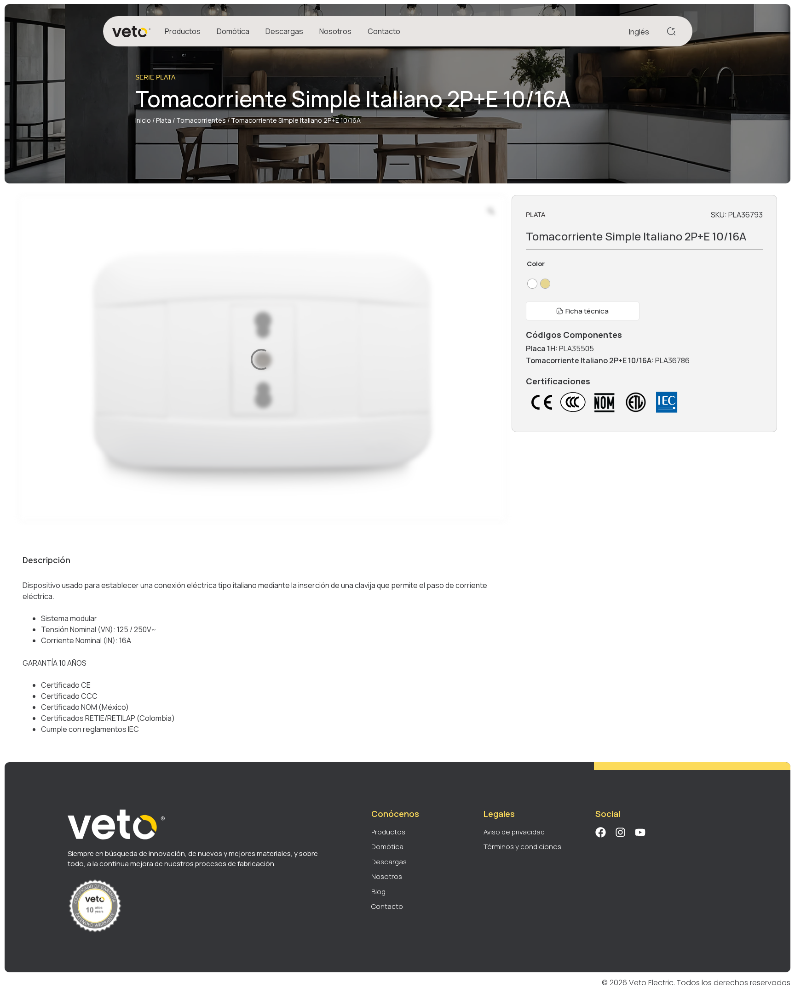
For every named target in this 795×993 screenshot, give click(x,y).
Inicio (143, 120)
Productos (183, 31)
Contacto (384, 31)
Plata (163, 120)
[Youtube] (640, 832)
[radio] (532, 283)
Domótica (233, 31)
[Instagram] (620, 832)
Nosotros (335, 31)
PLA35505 (576, 348)
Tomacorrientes (201, 120)
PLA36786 (672, 360)
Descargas (284, 31)
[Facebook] (600, 832)
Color (536, 264)
